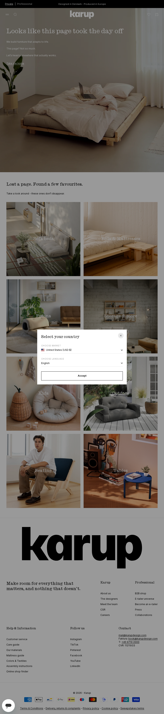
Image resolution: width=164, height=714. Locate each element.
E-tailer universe (144, 598)
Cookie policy (110, 708)
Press (138, 609)
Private (9, 3)
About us (105, 593)
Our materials (14, 650)
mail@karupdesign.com (132, 635)
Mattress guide (15, 655)
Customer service (16, 639)
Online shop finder (17, 671)
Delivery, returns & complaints (63, 708)
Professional (24, 3)
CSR (102, 609)
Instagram (76, 639)
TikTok (74, 644)
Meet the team (109, 604)
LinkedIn (75, 666)
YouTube (75, 660)
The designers (109, 598)
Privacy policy (91, 708)
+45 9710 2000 (130, 642)
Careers (105, 614)
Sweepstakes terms (132, 708)
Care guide (12, 644)
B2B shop (140, 593)
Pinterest (75, 650)
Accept (82, 375)
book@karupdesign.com (143, 638)
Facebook (76, 655)
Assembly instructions (19, 666)
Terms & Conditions (31, 708)
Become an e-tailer (146, 604)
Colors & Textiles (16, 660)
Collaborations (143, 614)
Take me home (15, 63)
